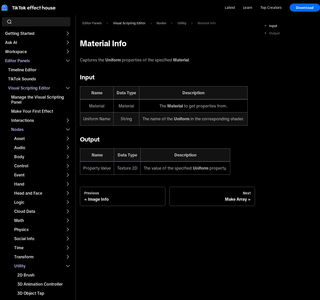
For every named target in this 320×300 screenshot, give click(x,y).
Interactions (22, 120)
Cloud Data (24, 211)
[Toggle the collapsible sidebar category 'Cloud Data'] (67, 211)
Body (19, 156)
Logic (19, 202)
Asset (19, 138)
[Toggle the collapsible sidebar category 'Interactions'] (67, 120)
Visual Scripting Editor (29, 88)
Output (274, 33)
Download (305, 8)
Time (19, 247)
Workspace (16, 51)
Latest (230, 8)
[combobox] (37, 21)
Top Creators (271, 8)
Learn (247, 8)
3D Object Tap (30, 293)
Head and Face (28, 193)
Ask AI (11, 42)
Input (273, 26)
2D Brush (25, 275)
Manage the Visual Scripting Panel (37, 99)
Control (21, 166)
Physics (21, 229)
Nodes (17, 129)
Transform (24, 257)
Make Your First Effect (32, 111)
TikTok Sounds (22, 79)
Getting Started (19, 33)
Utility (20, 266)
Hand (19, 184)
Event (19, 175)
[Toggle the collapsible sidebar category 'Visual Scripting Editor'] (67, 88)
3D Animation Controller (40, 284)
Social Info (24, 238)
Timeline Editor (22, 69)
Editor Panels (17, 60)
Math (19, 220)
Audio (19, 147)
